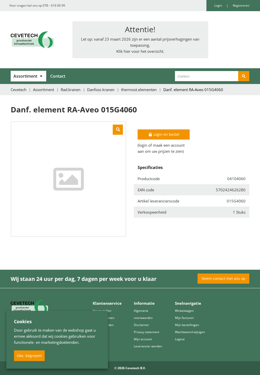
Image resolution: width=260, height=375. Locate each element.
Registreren (241, 5)
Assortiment (25, 76)
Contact (57, 76)
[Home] (38, 39)
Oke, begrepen (29, 355)
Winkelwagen (184, 311)
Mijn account (143, 339)
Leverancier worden (148, 346)
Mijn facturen (184, 318)
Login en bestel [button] (165, 134)
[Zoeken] (243, 76)
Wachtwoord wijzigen (190, 332)
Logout (180, 339)
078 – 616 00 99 (54, 5)
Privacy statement (146, 332)
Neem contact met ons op (223, 278)
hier (127, 51)
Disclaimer (141, 325)
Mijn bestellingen (187, 325)
